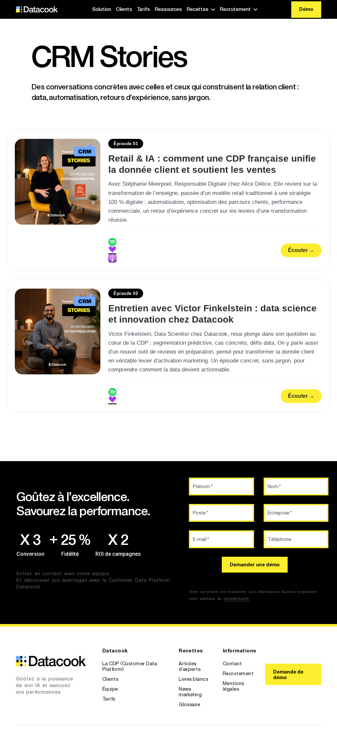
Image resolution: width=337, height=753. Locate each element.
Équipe (110, 689)
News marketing (190, 691)
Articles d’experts (189, 666)
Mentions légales (233, 686)
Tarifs (143, 9)
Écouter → (301, 250)
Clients (124, 9)
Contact (232, 663)
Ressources (168, 9)
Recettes (197, 9)
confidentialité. (237, 599)
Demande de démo (288, 674)
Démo (306, 9)
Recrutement (235, 9)
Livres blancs (193, 679)
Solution (101, 9)
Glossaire (189, 704)
